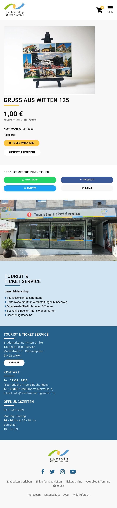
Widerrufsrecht (81, 494)
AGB (66, 494)
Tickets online (74, 481)
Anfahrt (14, 362)
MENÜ (110, 12)
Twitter (31, 188)
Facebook (88, 179)
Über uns (58, 485)
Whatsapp (31, 179)
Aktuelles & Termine (98, 481)
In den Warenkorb (23, 143)
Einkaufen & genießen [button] (48, 481)
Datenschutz (52, 494)
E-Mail (88, 188)
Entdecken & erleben (19, 481)
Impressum (34, 494)
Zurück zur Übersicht (22, 152)
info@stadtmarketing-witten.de (34, 393)
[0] (100, 11)
